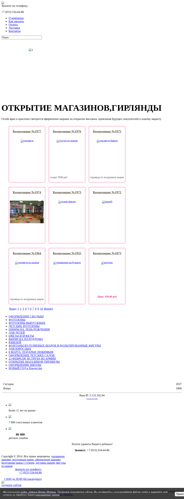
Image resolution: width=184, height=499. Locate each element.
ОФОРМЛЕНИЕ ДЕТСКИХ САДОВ (32, 355)
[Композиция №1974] (27, 222)
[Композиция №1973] (67, 201)
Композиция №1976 (67, 131)
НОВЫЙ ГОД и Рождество (25, 368)
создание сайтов (11, 485)
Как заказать (16, 21)
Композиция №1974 (27, 192)
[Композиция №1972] (107, 201)
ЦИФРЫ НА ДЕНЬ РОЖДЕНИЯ (29, 329)
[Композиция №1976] (67, 140)
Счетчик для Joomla (92, 398)
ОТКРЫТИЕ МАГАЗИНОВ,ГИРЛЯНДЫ (34, 361)
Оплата (13, 24)
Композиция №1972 (107, 192)
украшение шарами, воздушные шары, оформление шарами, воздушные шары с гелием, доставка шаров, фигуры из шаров (33, 461)
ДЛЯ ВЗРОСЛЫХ (20, 348)
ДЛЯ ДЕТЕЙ (17, 332)
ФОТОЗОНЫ (17, 319)
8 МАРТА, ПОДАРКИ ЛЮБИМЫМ (31, 352)
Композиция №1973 (67, 192)
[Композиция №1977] (27, 140)
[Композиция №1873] (107, 262)
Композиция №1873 (107, 253)
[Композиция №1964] (27, 262)
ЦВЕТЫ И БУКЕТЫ (21, 335)
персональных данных (48, 494)
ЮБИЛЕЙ (15, 342)
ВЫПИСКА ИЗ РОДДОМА (26, 339)
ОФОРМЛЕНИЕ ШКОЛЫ (25, 365)
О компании (16, 18)
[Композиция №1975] (107, 140)
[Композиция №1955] (67, 262)
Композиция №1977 (27, 131)
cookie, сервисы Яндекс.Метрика (38, 492)
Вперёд (48, 308)
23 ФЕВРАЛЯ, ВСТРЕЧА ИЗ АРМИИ (32, 358)
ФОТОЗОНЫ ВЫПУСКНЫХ (27, 322)
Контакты (15, 31)
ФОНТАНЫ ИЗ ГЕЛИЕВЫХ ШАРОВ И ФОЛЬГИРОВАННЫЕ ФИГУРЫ (55, 345)
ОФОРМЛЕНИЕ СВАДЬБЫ (26, 316)
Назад (12, 308)
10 (41, 308)
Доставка (14, 27)
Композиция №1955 (67, 253)
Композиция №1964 (27, 253)
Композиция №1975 (107, 131)
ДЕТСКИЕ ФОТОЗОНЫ (24, 326)
